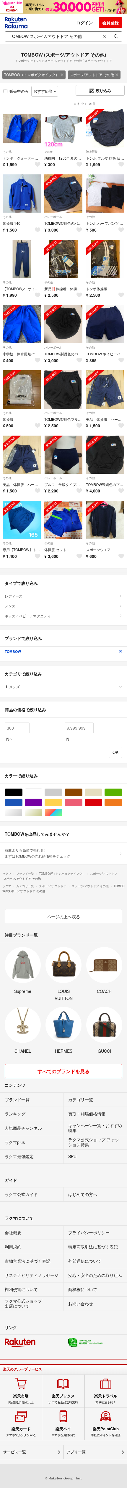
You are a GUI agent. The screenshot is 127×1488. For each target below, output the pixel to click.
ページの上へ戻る (63, 916)
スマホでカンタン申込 (21, 1432)
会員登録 (110, 22)
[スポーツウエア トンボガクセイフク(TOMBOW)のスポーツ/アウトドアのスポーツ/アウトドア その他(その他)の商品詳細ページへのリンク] (105, 520)
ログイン (84, 22)
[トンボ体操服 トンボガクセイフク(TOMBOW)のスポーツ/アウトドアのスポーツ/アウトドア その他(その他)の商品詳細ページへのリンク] (105, 259)
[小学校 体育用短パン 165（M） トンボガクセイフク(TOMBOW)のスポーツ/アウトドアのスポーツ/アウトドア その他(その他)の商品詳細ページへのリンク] (22, 324)
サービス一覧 (14, 1452)
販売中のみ (19, 91)
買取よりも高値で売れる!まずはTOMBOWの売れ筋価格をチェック (37, 852)
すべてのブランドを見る (63, 1071)
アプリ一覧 (76, 1452)
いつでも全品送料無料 (63, 1399)
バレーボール (53, 217)
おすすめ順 (43, 91)
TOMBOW (13, 651)
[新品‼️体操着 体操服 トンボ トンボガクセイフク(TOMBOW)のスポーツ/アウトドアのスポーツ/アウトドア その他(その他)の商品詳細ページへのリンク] (63, 259)
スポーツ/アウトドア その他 (92, 74)
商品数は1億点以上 (21, 1399)
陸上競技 (92, 152)
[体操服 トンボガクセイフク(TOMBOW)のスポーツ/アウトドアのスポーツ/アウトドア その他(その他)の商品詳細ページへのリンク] (22, 389)
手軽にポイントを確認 (106, 1432)
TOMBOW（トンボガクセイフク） (31, 74)
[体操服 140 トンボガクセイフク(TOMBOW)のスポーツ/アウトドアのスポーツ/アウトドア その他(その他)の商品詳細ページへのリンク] (22, 193)
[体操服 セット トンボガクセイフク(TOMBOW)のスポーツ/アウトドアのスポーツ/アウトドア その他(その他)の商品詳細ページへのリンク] (63, 520)
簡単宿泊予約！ (105, 1399)
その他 (7, 152)
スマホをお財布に (63, 1432)
